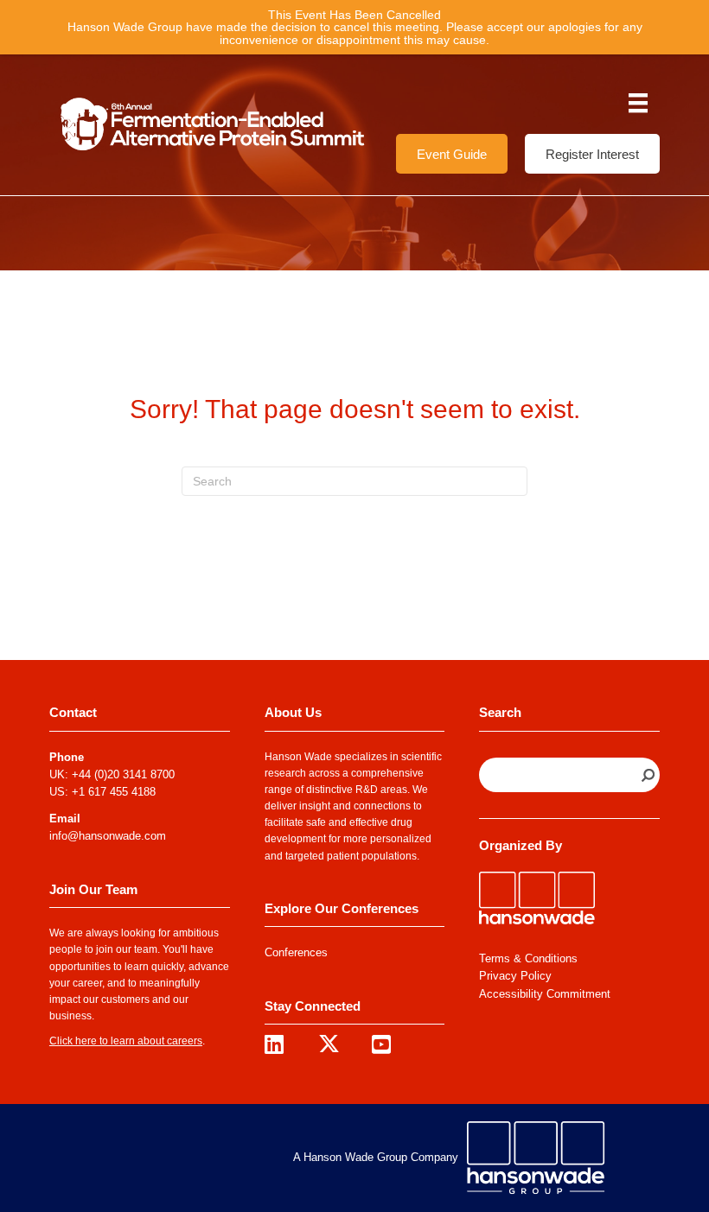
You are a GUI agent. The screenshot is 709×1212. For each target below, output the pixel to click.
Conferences (296, 952)
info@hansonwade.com (107, 835)
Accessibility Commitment (544, 993)
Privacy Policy (515, 975)
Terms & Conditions (528, 958)
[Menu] (638, 102)
